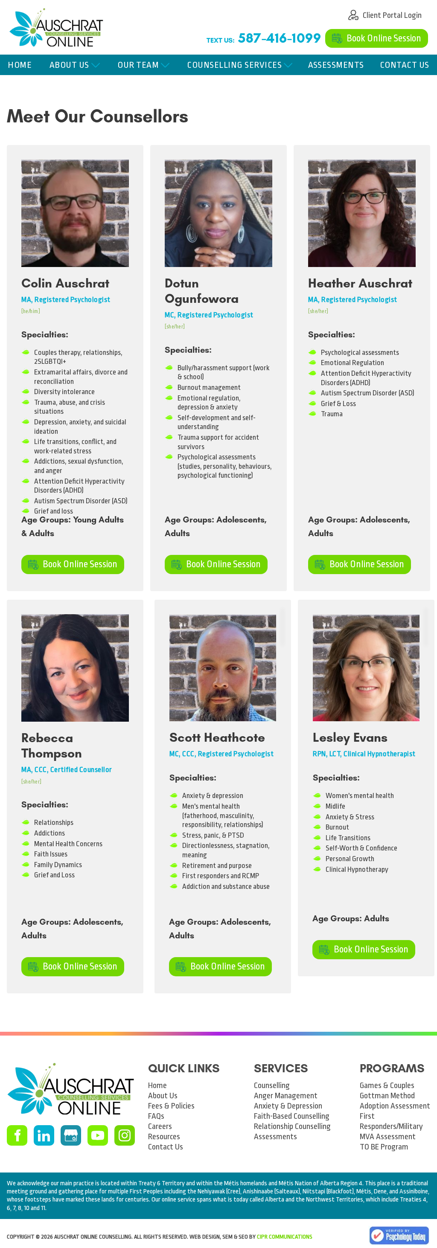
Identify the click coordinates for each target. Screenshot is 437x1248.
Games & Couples (387, 1085)
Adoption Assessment (395, 1106)
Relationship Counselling (292, 1126)
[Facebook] (17, 1135)
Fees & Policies (171, 1106)
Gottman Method (387, 1095)
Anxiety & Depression (288, 1106)
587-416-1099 (279, 38)
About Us (69, 65)
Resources (164, 1136)
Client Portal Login (379, 11)
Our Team (138, 65)
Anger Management (286, 1095)
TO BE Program (384, 1147)
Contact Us (404, 65)
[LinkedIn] (44, 1135)
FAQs (156, 1116)
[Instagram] (124, 1135)
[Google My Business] (71, 1135)
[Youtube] (97, 1135)
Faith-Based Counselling (291, 1116)
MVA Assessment (388, 1136)
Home (20, 65)
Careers (160, 1126)
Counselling (272, 1085)
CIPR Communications (284, 1236)
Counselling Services (234, 65)
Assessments (336, 65)
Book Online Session (372, 35)
